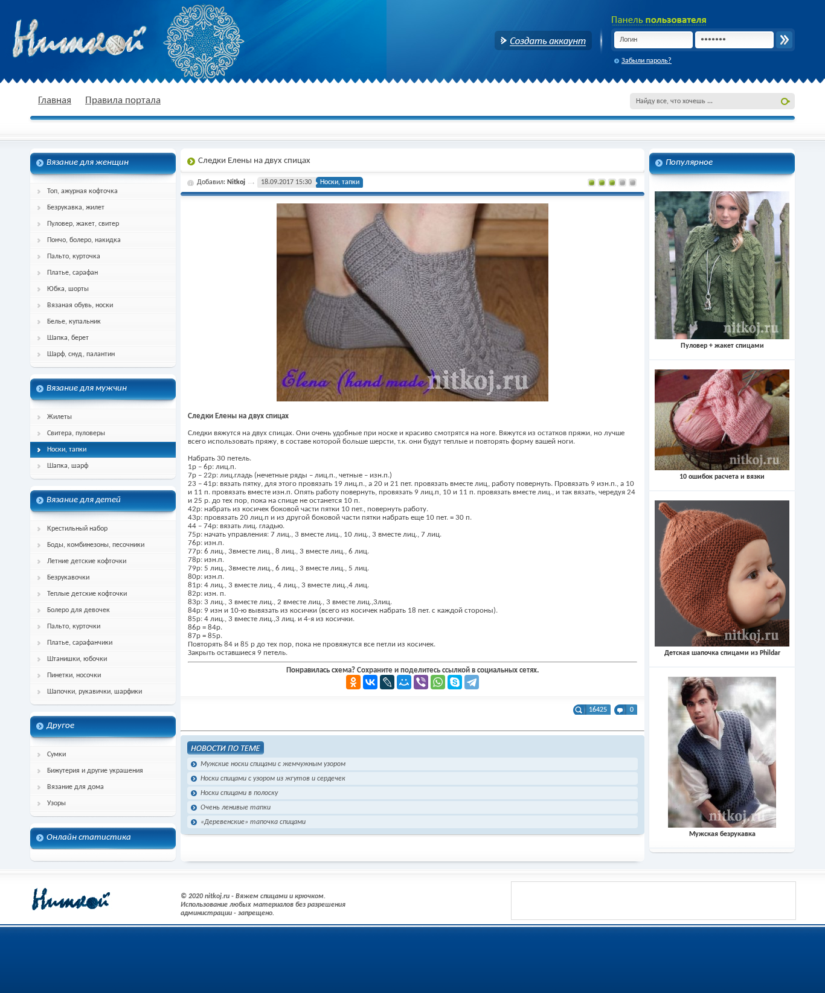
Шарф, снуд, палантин (81, 354)
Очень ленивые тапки (236, 807)
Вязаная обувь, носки (80, 305)
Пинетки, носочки (74, 675)
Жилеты (59, 417)
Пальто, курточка (73, 256)
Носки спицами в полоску (239, 793)
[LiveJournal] (387, 682)
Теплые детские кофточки (87, 594)
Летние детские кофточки (86, 561)
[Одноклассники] (353, 682)
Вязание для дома (75, 787)
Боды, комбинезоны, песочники (95, 545)
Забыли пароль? (646, 61)
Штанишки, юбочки (77, 659)
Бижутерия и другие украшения (95, 770)
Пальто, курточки (73, 626)
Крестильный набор (77, 528)
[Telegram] (471, 682)
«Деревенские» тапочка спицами (253, 822)
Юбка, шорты (68, 289)
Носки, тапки (66, 449)
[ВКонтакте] (370, 682)
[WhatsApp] (438, 682)
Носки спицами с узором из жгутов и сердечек (273, 778)
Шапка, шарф (67, 466)
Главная (54, 100)
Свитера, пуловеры (76, 433)
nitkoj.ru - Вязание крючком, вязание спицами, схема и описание (108, 39)
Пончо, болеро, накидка (84, 240)
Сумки (56, 754)
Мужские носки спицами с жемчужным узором (273, 764)
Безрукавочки (68, 577)
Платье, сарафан (72, 272)
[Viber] (421, 682)
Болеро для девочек (78, 610)
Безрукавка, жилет (75, 207)
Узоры (56, 803)
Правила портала (123, 100)
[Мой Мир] (404, 682)
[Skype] (455, 682)
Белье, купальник (74, 321)
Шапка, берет (68, 338)
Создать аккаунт (543, 40)
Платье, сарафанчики (79, 643)
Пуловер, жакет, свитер (83, 224)
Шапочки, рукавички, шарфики (94, 691)
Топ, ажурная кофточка (82, 191)
